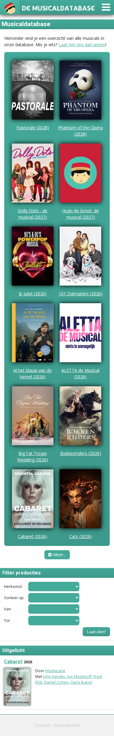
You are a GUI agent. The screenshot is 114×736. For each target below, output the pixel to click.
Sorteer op (14, 598)
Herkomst (13, 586)
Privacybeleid (67, 725)
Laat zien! (96, 631)
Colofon (42, 725)
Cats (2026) (80, 536)
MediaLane (55, 670)
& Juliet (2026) (33, 294)
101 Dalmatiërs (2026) (80, 294)
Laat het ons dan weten (82, 44)
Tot (7, 621)
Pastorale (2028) (32, 127)
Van (7, 609)
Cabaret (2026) (32, 536)
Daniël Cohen (56, 682)
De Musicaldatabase (58, 7)
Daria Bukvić (81, 682)
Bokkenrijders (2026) (80, 453)
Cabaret (13, 662)
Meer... (59, 554)
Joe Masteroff (79, 676)
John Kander (54, 676)
